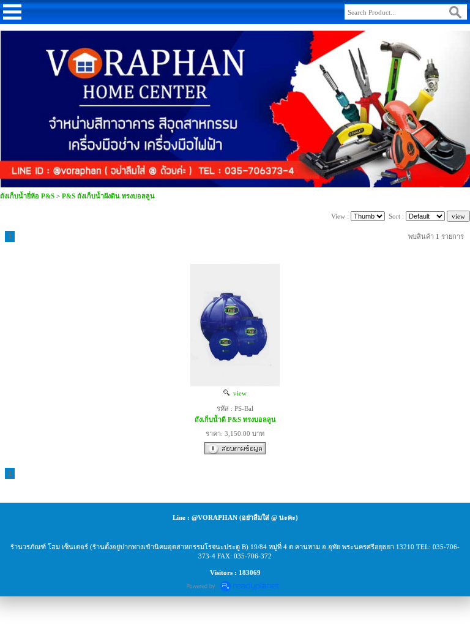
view (238, 393)
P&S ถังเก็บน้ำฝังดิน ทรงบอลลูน (108, 196)
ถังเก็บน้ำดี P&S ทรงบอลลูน (235, 419)
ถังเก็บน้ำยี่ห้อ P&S (27, 196)
